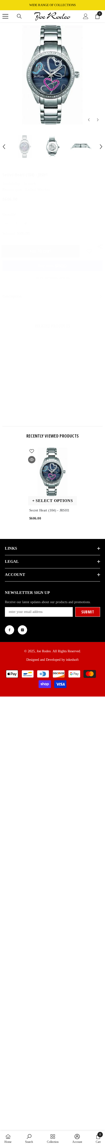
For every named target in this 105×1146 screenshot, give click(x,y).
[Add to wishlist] (89, 251)
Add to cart (41, 251)
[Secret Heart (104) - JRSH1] (52, 472)
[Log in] (85, 16)
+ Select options (52, 501)
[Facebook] (9, 630)
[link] (27, 407)
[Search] (19, 16)
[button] (88, 120)
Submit (87, 612)
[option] (52, 5)
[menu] (5, 16)
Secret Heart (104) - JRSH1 (49, 510)
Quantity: (9, 214)
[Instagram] (22, 630)
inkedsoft (72, 660)
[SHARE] (99, 246)
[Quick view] (31, 459)
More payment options (52, 277)
